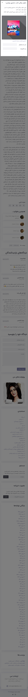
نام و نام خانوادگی (22, 44)
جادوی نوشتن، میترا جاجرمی (19, 41)
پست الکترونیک (23, 49)
